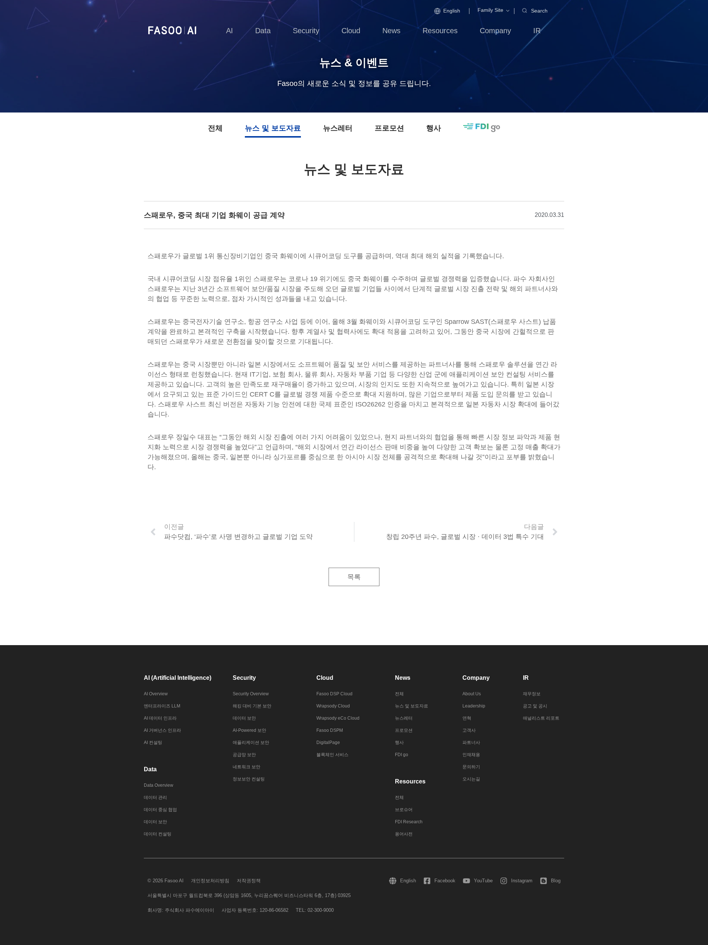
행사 (433, 128)
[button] (490, 10)
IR (526, 678)
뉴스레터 (338, 128)
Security (244, 678)
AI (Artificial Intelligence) (177, 678)
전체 (215, 128)
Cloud (324, 678)
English (451, 11)
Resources (410, 781)
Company (476, 678)
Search (539, 11)
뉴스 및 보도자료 (273, 128)
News (402, 678)
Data (150, 769)
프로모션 (389, 128)
